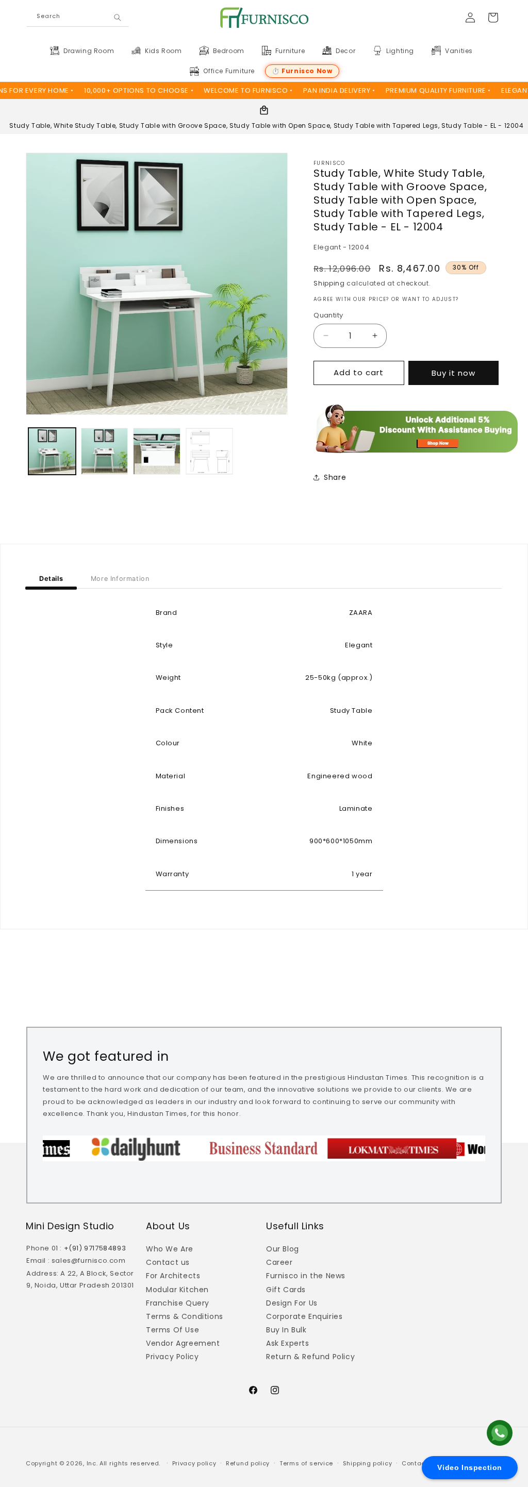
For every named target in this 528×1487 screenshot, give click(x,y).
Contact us (168, 1262)
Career (279, 1262)
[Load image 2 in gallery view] (104, 451)
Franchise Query (177, 1303)
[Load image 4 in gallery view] (209, 451)
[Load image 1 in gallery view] (52, 451)
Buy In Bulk (286, 1330)
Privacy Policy (172, 1356)
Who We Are (169, 1249)
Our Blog (282, 1249)
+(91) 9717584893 (95, 1248)
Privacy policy (194, 1463)
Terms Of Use (172, 1330)
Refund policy (248, 1463)
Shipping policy (367, 1463)
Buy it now (453, 372)
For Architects (173, 1276)
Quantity (328, 315)
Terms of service (306, 1463)
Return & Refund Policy (310, 1356)
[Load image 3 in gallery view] (156, 451)
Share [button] (335, 477)
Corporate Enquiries (304, 1316)
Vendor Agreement (183, 1343)
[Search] (117, 18)
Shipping (329, 283)
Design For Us (292, 1303)
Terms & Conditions (184, 1316)
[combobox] (77, 18)
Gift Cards (286, 1289)
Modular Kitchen (177, 1289)
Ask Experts (287, 1343)
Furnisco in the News (305, 1276)
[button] (88, 51)
